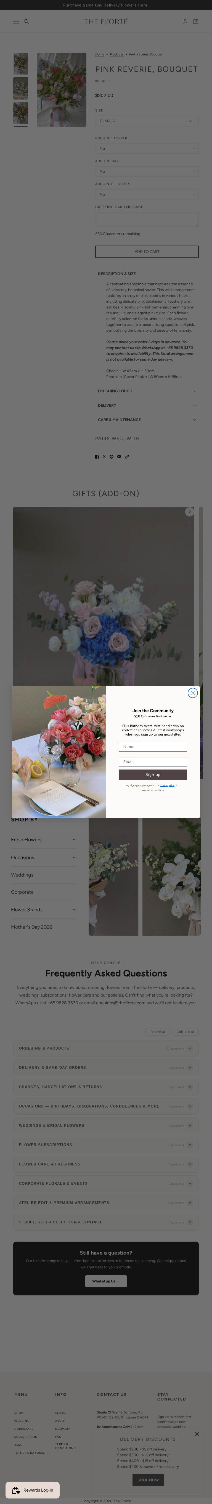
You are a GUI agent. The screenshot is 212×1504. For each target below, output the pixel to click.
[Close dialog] (193, 693)
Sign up (153, 774)
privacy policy (167, 785)
